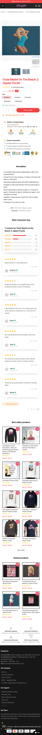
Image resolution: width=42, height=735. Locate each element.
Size (3, 94)
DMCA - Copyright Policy (8, 680)
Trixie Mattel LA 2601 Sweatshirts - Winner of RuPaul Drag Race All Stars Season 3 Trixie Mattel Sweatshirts (10, 449)
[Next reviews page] (38, 409)
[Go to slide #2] (26, 71)
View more (21, 550)
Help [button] (38, 732)
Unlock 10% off (4, 726)
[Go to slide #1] (16, 71)
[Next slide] (38, 41)
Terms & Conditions (7, 674)
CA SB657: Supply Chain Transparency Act (14, 683)
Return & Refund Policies (8, 697)
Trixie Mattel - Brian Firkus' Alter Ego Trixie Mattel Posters (30, 447)
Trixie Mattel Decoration (15, 12)
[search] (36, 6)
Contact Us (4, 700)
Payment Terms (6, 694)
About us (4, 672)
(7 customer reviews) (17, 87)
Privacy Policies (6, 677)
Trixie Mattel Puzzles (33, 12)
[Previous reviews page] (28, 409)
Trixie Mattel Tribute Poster (10, 480)
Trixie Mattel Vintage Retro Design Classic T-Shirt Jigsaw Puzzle (31, 612)
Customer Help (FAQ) (7, 702)
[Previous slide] (4, 41)
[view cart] (39, 6)
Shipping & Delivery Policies (9, 692)
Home (3, 12)
